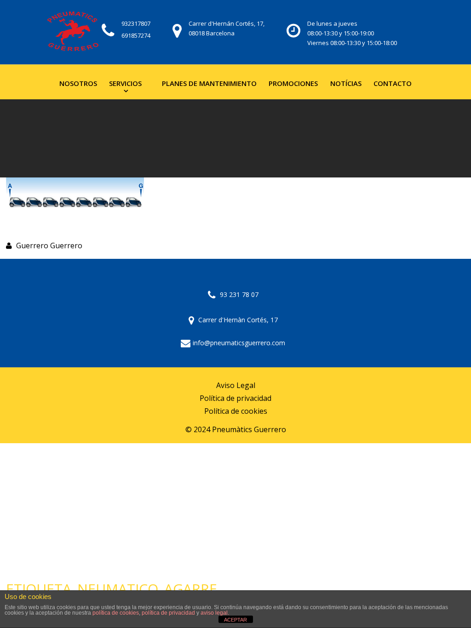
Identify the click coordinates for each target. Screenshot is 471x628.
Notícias (346, 83)
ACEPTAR (235, 619)
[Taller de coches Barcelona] (73, 32)
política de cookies (115, 613)
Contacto (392, 83)
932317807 (135, 23)
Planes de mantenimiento (209, 83)
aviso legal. (215, 613)
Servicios (125, 83)
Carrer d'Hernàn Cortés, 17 (237, 319)
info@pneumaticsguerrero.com (239, 342)
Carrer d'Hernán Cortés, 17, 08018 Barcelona (226, 28)
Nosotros (78, 83)
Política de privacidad (235, 398)
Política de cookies (235, 411)
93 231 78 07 (238, 294)
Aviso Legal (235, 385)
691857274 (135, 35)
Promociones (293, 83)
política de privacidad (168, 613)
